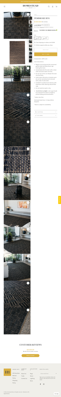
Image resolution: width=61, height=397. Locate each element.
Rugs (31, 373)
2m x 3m (38, 39)
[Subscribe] (56, 373)
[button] (49, 6)
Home (35, 14)
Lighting (32, 378)
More (31, 381)
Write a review (30, 355)
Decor (31, 376)
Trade (22, 376)
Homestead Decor (10, 392)
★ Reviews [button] (59, 200)
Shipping (42, 27)
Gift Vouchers (16, 373)
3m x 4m (45, 39)
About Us (23, 373)
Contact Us (24, 378)
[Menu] (4, 6)
